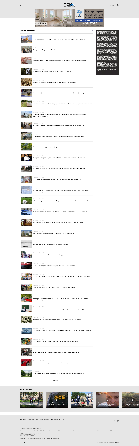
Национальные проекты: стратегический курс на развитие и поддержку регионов (61, 309)
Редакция (23, 419)
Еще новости (56, 380)
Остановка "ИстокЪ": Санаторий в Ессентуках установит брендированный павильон (62, 330)
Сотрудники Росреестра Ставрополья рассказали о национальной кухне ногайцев (61, 276)
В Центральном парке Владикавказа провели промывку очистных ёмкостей (59, 168)
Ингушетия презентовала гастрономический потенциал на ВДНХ (55, 233)
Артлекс (116, 442)
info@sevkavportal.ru (29, 435)
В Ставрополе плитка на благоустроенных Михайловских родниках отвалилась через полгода (60, 191)
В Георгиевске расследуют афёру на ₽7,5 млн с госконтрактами (55, 266)
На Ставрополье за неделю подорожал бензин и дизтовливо (54, 363)
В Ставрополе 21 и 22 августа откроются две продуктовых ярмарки (56, 341)
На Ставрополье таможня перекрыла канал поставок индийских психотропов (60, 60)
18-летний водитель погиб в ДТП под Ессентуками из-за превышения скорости (60, 212)
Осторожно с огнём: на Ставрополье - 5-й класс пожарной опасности (57, 179)
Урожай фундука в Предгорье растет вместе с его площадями (54, 82)
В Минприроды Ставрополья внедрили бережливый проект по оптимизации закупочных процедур (59, 115)
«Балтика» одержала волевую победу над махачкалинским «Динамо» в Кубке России (62, 201)
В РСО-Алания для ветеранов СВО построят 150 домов (52, 71)
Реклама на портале (57, 419)
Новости (112, 5)
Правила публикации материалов (38, 419)
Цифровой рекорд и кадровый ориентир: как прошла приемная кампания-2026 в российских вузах (61, 299)
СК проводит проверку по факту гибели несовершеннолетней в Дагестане (59, 158)
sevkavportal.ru (49, 438)
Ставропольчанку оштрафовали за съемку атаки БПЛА (52, 244)
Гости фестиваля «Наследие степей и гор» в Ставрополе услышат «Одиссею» (59, 39)
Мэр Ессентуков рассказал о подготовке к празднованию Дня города (57, 320)
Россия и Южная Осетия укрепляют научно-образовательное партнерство (59, 125)
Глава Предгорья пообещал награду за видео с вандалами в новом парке (58, 136)
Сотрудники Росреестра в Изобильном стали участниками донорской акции (59, 50)
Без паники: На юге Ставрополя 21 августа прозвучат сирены (54, 287)
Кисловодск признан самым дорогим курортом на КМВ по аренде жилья (58, 373)
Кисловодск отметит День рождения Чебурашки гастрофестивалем (56, 255)
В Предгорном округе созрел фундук (46, 147)
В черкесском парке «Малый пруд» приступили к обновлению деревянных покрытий (62, 104)
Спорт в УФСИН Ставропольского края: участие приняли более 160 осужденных (61, 93)
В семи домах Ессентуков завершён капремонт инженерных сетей (56, 352)
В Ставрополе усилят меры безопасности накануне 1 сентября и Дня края (58, 222)
